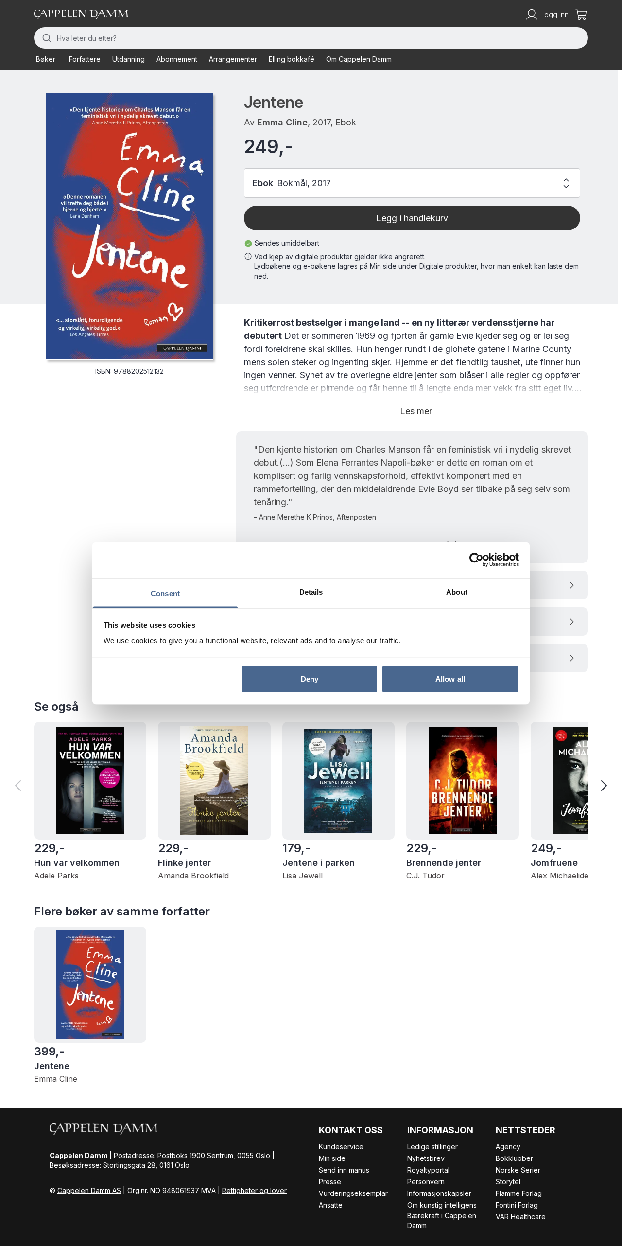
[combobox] (311, 38)
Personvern (426, 1181)
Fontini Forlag (517, 1205)
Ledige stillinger (432, 1146)
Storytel (508, 1181)
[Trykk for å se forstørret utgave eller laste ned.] (129, 226)
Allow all (450, 679)
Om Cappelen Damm (359, 59)
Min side (332, 1158)
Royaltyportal (428, 1170)
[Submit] (45, 38)
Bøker (45, 59)
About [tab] (456, 591)
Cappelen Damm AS (89, 1190)
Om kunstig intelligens (442, 1205)
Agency (508, 1146)
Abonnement (176, 59)
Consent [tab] (165, 593)
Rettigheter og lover (254, 1190)
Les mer (416, 411)
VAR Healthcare (521, 1216)
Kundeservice (341, 1146)
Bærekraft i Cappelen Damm (441, 1220)
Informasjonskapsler (439, 1193)
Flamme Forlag (519, 1193)
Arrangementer (233, 59)
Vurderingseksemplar (353, 1193)
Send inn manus (344, 1170)
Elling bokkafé (291, 59)
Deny (309, 679)
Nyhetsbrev (426, 1158)
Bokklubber (514, 1158)
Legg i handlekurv (412, 218)
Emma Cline (282, 122)
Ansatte (331, 1205)
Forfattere (85, 59)
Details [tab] (311, 591)
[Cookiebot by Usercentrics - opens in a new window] (476, 560)
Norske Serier (518, 1170)
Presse (330, 1181)
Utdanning (128, 59)
